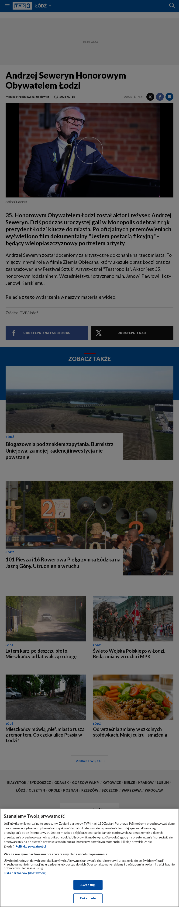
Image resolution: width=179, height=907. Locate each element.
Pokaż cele (88, 898)
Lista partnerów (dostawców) (25, 873)
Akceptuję (88, 885)
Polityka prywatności (30, 846)
